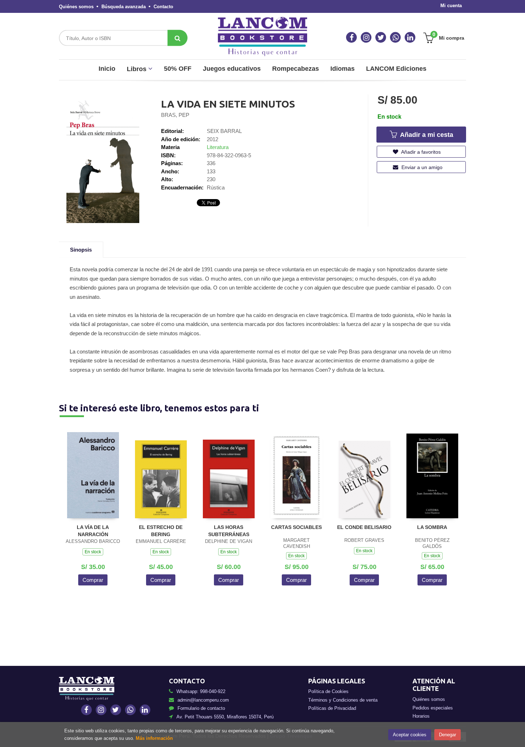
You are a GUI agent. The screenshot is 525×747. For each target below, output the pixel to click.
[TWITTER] (380, 37)
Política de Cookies (328, 691)
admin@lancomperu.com (203, 700)
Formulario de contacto (201, 708)
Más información (154, 738)
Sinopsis (81, 250)
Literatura (218, 147)
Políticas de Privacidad (332, 708)
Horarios (421, 716)
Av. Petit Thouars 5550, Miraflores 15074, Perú (225, 716)
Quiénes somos (76, 6)
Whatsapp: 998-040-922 (200, 691)
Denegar (447, 734)
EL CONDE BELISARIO (364, 527)
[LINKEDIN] (410, 37)
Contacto (163, 6)
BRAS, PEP (175, 115)
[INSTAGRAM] (366, 37)
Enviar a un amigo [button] (421, 167)
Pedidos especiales (432, 708)
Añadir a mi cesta (425, 134)
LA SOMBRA (432, 527)
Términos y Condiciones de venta (343, 700)
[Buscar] (178, 38)
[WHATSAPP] (395, 37)
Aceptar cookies (409, 734)
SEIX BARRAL (224, 131)
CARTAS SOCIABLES (296, 527)
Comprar (92, 580)
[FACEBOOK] (351, 37)
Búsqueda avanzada (123, 6)
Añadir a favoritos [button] (420, 152)
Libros (137, 69)
